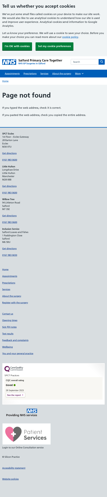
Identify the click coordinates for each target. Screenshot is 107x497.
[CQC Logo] (13, 371)
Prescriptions (30, 73)
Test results (7, 333)
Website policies (10, 479)
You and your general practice (17, 353)
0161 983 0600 (9, 159)
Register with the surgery (15, 302)
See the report (14, 395)
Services (44, 73)
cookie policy (70, 37)
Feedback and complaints (15, 340)
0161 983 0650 (9, 255)
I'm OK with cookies (17, 46)
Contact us (7, 313)
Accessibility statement (13, 468)
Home (5, 81)
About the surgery (61, 73)
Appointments (12, 73)
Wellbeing (7, 347)
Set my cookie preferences (54, 46)
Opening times (9, 320)
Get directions (9, 153)
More (79, 73)
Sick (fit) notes (9, 327)
